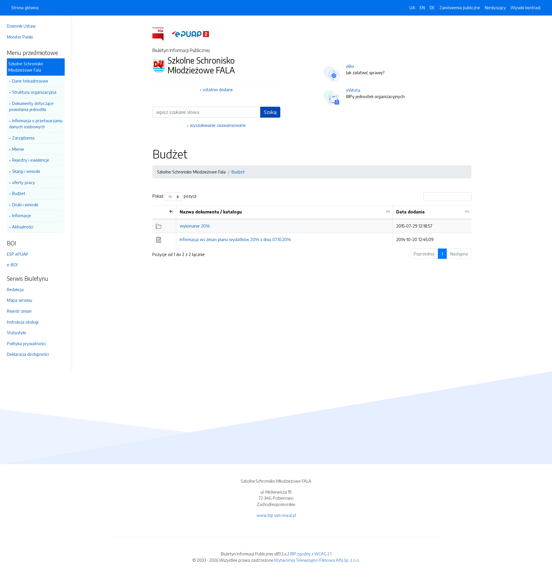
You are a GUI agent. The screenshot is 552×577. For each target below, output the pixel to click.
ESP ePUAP (17, 254)
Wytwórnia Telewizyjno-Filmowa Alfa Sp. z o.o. (317, 560)
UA (412, 7)
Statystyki (16, 332)
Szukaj (270, 112)
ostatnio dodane (218, 89)
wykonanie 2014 (195, 225)
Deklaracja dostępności (28, 354)
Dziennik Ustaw (21, 25)
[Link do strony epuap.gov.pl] (190, 33)
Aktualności (22, 226)
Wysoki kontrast (526, 7)
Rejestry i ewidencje (30, 160)
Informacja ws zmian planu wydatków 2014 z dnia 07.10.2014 (235, 239)
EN (422, 7)
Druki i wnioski (25, 204)
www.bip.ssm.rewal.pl (276, 515)
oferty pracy (23, 182)
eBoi (350, 66)
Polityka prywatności (26, 343)
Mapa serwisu (19, 300)
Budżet (18, 193)
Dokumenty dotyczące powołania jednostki (31, 106)
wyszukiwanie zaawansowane (218, 125)
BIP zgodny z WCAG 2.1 (310, 553)
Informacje (21, 215)
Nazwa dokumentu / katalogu (211, 211)
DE (432, 7)
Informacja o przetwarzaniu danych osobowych (35, 123)
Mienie (18, 149)
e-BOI (12, 264)
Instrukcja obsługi (23, 321)
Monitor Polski (20, 36)
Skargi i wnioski (26, 171)
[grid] (311, 225)
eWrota (353, 90)
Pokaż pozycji (174, 196)
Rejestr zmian (19, 311)
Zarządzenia (23, 137)
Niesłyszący (495, 7)
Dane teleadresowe (30, 80)
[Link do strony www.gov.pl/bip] (161, 33)
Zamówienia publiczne (459, 7)
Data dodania (410, 211)
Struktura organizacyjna (34, 92)
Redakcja (15, 289)
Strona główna (25, 7)
